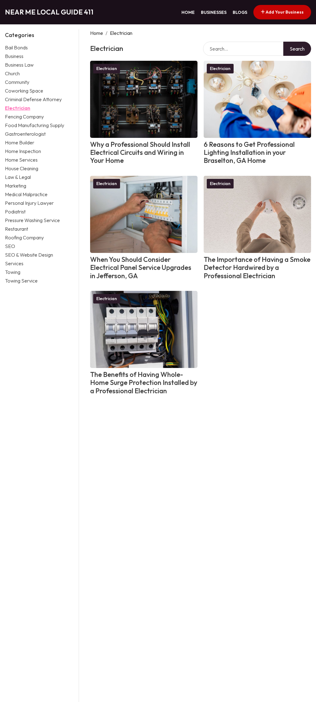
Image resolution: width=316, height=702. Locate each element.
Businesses (214, 12)
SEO (10, 246)
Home (188, 12)
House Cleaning (21, 168)
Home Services (21, 160)
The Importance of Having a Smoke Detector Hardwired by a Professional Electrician (257, 267)
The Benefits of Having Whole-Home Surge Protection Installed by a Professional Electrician (143, 382)
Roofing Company (24, 237)
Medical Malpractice (26, 194)
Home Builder (19, 142)
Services (14, 263)
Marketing (15, 186)
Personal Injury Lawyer (29, 203)
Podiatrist (15, 212)
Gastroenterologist (25, 134)
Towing (12, 272)
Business (14, 56)
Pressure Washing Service (32, 220)
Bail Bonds (16, 47)
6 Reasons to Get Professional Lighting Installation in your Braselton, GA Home (249, 152)
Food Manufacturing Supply (34, 125)
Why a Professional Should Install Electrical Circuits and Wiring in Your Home (140, 152)
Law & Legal (18, 177)
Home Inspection (23, 151)
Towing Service (21, 281)
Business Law (19, 65)
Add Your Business (284, 12)
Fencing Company (24, 117)
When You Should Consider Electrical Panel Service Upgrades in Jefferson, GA (140, 267)
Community (17, 82)
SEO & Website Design (29, 255)
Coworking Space (24, 91)
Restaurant (16, 229)
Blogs (240, 12)
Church (12, 73)
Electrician (17, 108)
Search (297, 49)
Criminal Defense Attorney (33, 99)
